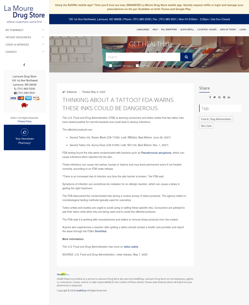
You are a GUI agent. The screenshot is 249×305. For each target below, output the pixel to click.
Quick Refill (187, 29)
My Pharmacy (15, 30)
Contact (11, 52)
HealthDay (81, 290)
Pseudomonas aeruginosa (156, 152)
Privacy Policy (25, 121)
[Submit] (186, 57)
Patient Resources (18, 37)
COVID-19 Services (17, 44)
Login (243, 29)
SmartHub (100, 231)
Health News (122, 65)
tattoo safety (131, 246)
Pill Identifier (169, 29)
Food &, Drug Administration (216, 119)
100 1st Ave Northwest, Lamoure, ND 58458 (95, 19)
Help (155, 29)
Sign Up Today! (228, 29)
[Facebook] (24, 65)
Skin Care (206, 125)
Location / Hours (207, 29)
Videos (145, 65)
